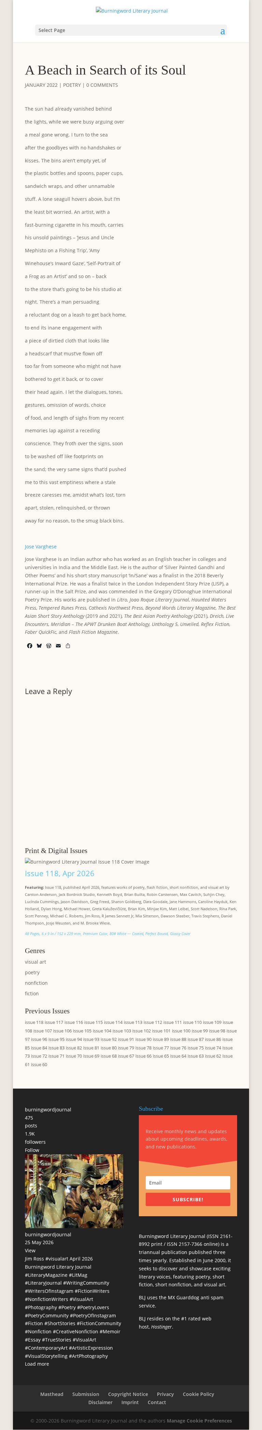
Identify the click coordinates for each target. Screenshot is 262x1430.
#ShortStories (59, 1323)
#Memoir (110, 1331)
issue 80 (109, 1048)
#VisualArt (81, 1299)
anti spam (212, 1297)
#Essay (33, 1339)
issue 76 (178, 1048)
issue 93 (91, 1039)
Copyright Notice (128, 1394)
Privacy (165, 1394)
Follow (32, 1150)
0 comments (102, 85)
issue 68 (109, 1056)
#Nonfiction (38, 1331)
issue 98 (217, 1031)
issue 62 (213, 1056)
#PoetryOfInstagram (93, 1315)
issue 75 (196, 1048)
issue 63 (196, 1056)
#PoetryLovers (93, 1307)
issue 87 (196, 1039)
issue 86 (213, 1039)
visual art (35, 962)
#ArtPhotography (88, 1356)
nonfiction (36, 983)
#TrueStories (56, 1339)
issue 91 (126, 1039)
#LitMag (78, 1275)
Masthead (51, 1394)
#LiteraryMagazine (46, 1275)
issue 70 (74, 1056)
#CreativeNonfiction (75, 1331)
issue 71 (56, 1056)
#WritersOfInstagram (49, 1291)
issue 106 (62, 1031)
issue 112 (153, 1022)
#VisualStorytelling (46, 1356)
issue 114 (113, 1022)
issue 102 (141, 1031)
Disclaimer (100, 1402)
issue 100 (181, 1031)
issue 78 (143, 1048)
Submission (85, 1394)
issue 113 (133, 1022)
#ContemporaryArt (46, 1348)
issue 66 (143, 1056)
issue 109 (212, 1022)
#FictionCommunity (99, 1323)
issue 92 (109, 1039)
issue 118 (34, 1022)
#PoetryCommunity (47, 1315)
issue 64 (178, 1056)
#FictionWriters (92, 1291)
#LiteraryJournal (43, 1283)
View (30, 1250)
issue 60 (39, 1064)
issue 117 (54, 1022)
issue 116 (73, 1022)
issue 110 (192, 1022)
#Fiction (34, 1323)
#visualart (56, 1258)
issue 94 (74, 1039)
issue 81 (91, 1048)
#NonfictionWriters (46, 1299)
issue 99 (200, 1031)
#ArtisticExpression (91, 1348)
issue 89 (161, 1039)
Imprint (130, 1402)
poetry (72, 85)
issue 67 (126, 1056)
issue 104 (102, 1031)
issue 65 (161, 1056)
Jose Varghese (41, 546)
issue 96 (39, 1039)
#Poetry (67, 1307)
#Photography (41, 1307)
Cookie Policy (198, 1394)
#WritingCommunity (86, 1283)
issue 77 (161, 1048)
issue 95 (56, 1039)
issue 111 (172, 1022)
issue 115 (93, 1022)
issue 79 (126, 1048)
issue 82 (74, 1048)
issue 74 (213, 1048)
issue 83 (56, 1048)
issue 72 (39, 1056)
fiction (32, 993)
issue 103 (122, 1031)
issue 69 (91, 1056)
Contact (157, 1402)
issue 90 (143, 1039)
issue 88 (178, 1039)
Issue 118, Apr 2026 (59, 873)
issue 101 (161, 1031)
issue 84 (39, 1048)
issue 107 (42, 1031)
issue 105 (82, 1031)
